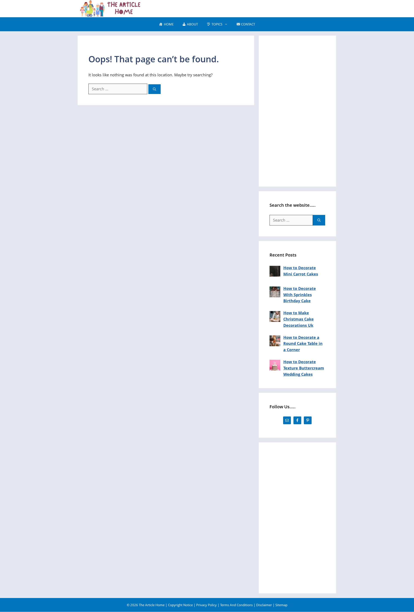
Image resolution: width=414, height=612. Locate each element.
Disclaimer (264, 605)
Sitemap (281, 605)
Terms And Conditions (236, 605)
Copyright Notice (180, 605)
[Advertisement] (297, 111)
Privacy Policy (206, 605)
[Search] (154, 89)
